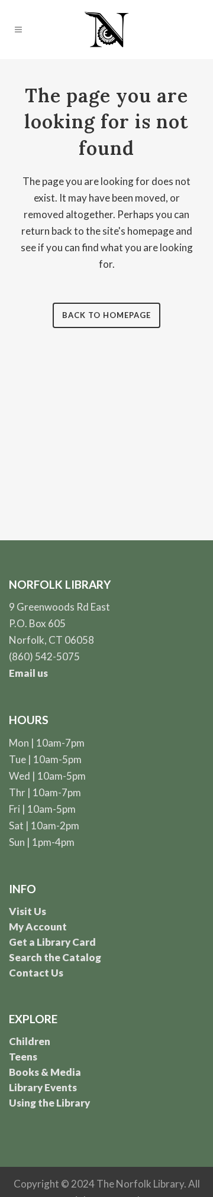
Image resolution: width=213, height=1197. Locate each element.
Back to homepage (106, 315)
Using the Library (49, 1103)
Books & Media (45, 1072)
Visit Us (27, 911)
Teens (23, 1056)
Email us (28, 673)
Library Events (43, 1087)
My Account (38, 926)
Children (29, 1041)
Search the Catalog (55, 957)
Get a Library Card (52, 942)
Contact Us (36, 972)
